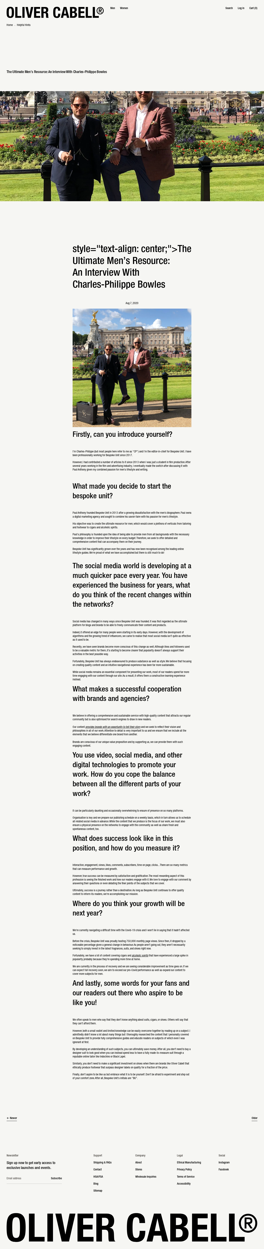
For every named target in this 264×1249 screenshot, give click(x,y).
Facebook (224, 1169)
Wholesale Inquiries (145, 1177)
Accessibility (184, 1184)
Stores (138, 1169)
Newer (13, 1118)
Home (10, 25)
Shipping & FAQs (102, 1162)
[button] (229, 8)
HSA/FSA (98, 1177)
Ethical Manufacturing (189, 1162)
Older (254, 1118)
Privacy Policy (184, 1169)
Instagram (224, 1162)
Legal (180, 1155)
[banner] (132, 12)
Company (140, 1155)
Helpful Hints (24, 25)
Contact (97, 1169)
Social (222, 1155)
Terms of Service (185, 1177)
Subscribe (56, 1178)
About (138, 1162)
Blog (95, 1184)
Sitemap (97, 1191)
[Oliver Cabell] (55, 12)
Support (97, 1155)
